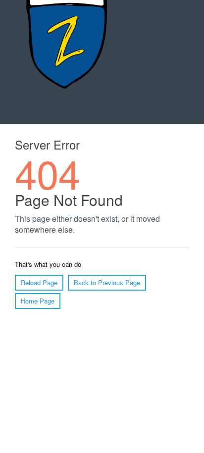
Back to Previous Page (107, 282)
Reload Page (39, 282)
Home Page (37, 300)
